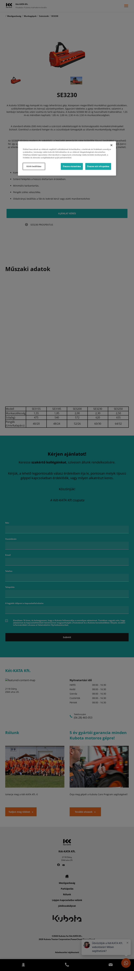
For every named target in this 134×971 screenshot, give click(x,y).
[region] (67, 158)
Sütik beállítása (33, 166)
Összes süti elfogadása (98, 166)
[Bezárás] (111, 145)
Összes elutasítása (72, 166)
